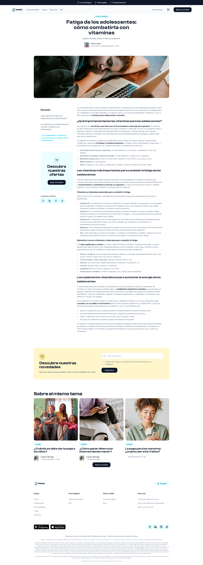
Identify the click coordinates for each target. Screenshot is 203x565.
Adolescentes (157, 10)
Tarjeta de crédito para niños (148, 499)
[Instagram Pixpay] (161, 527)
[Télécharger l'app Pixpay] (168, 9)
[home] (17, 9)
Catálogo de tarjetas (76, 499)
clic (118, 561)
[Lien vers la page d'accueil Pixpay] (40, 483)
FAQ (61, 10)
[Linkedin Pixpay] (155, 527)
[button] (162, 483)
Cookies (135, 536)
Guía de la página (109, 499)
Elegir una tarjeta (182, 10)
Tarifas (44, 10)
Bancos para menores (146, 507)
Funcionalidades (32, 10)
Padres (36, 499)
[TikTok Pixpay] (167, 527)
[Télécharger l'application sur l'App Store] (58, 526)
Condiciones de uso (98, 536)
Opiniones (54, 10)
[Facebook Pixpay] (150, 527)
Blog (104, 503)
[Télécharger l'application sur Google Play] (41, 526)
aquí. (120, 561)
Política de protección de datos (119, 536)
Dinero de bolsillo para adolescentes (151, 503)
